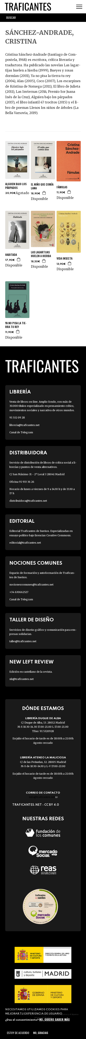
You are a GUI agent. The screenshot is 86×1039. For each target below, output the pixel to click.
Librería (20, 392)
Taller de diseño (31, 620)
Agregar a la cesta (44, 193)
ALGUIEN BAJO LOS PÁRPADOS (16, 186)
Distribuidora (28, 453)
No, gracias (40, 1032)
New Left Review (31, 662)
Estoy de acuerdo (18, 1032)
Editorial (21, 521)
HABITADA (11, 254)
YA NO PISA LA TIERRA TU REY (16, 325)
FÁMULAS (62, 187)
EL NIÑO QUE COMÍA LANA (42, 186)
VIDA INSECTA (64, 258)
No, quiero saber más (54, 1019)
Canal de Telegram (21, 432)
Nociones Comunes (35, 563)
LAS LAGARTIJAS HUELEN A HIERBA (41, 254)
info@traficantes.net (43, 797)
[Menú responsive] (79, 7)
